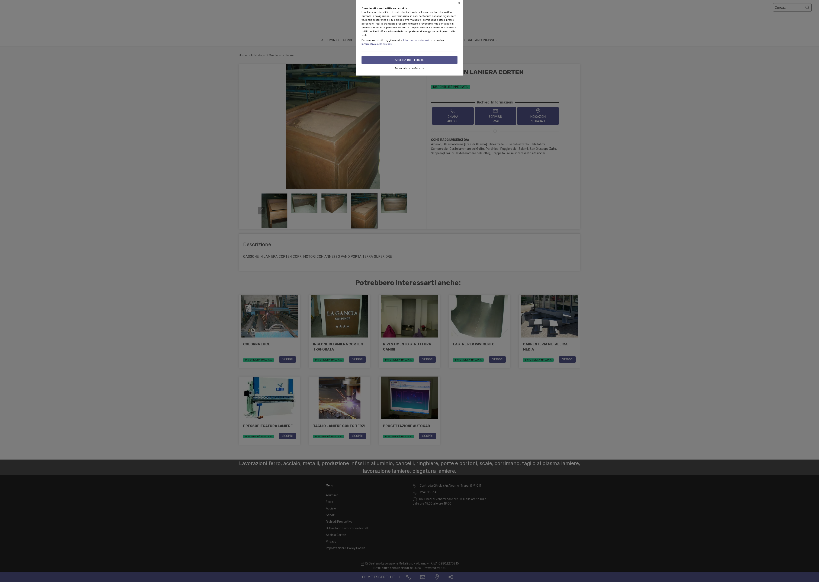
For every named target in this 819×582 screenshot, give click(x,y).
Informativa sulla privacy (377, 43)
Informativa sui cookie (416, 40)
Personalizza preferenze (409, 68)
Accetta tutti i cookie (409, 59)
